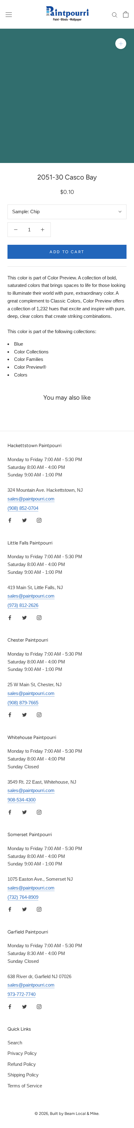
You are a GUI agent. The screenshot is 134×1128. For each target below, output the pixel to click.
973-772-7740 (21, 994)
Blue (18, 344)
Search (14, 1042)
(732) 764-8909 (22, 897)
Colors (20, 374)
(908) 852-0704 (22, 508)
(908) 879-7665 (22, 702)
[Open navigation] (9, 14)
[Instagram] (39, 520)
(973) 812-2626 (22, 605)
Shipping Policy (23, 1074)
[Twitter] (24, 520)
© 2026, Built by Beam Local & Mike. (67, 1113)
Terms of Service (24, 1085)
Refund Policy (21, 1064)
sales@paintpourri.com (31, 498)
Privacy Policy (22, 1053)
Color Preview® (30, 367)
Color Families (28, 359)
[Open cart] (125, 14)
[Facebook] (9, 520)
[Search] (114, 14)
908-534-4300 (21, 799)
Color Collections (31, 351)
